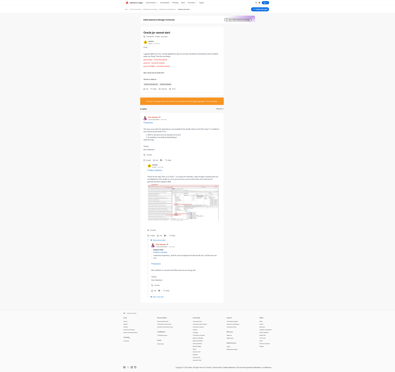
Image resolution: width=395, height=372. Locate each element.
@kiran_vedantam (155, 170)
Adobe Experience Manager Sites (167, 9)
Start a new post (198, 101)
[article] (181, 139)
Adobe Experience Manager (150, 9)
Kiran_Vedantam (153, 117)
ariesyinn (151, 41)
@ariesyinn (149, 122)
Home (126, 9)
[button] (260, 9)
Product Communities (135, 9)
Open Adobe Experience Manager (239, 20)
